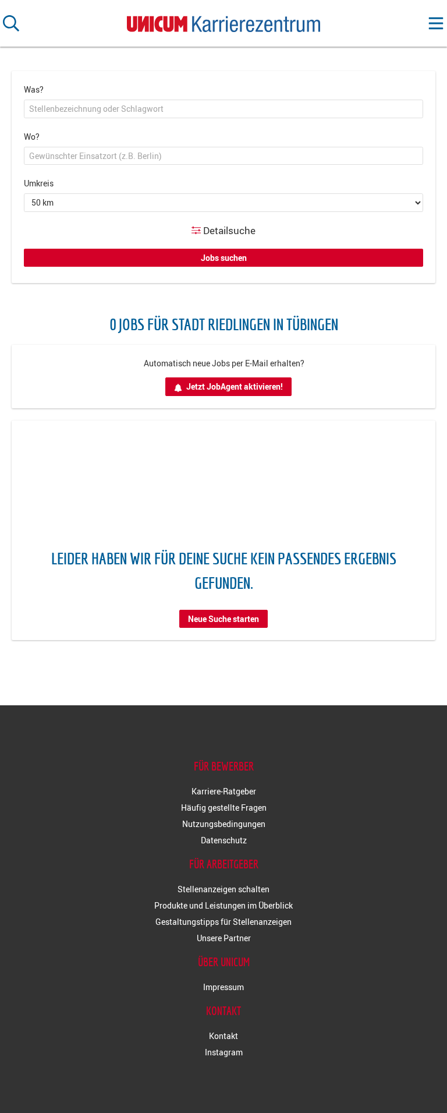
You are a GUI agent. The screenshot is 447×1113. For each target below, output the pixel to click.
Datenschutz (224, 840)
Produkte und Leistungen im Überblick (223, 905)
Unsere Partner (224, 938)
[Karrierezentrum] (223, 21)
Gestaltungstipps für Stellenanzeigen (223, 921)
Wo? (32, 136)
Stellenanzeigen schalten (223, 889)
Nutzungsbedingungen (223, 823)
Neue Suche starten (223, 618)
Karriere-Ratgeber (223, 791)
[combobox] (223, 109)
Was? (34, 89)
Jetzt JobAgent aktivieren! (234, 386)
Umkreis (39, 183)
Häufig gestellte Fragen (224, 807)
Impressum (223, 986)
